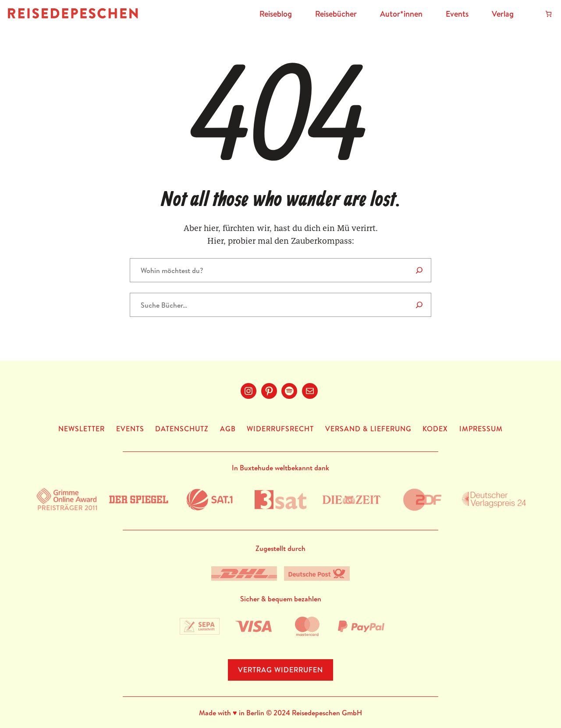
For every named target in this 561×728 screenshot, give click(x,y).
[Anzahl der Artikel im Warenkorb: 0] (548, 13)
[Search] (419, 270)
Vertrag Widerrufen (280, 670)
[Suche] (419, 305)
